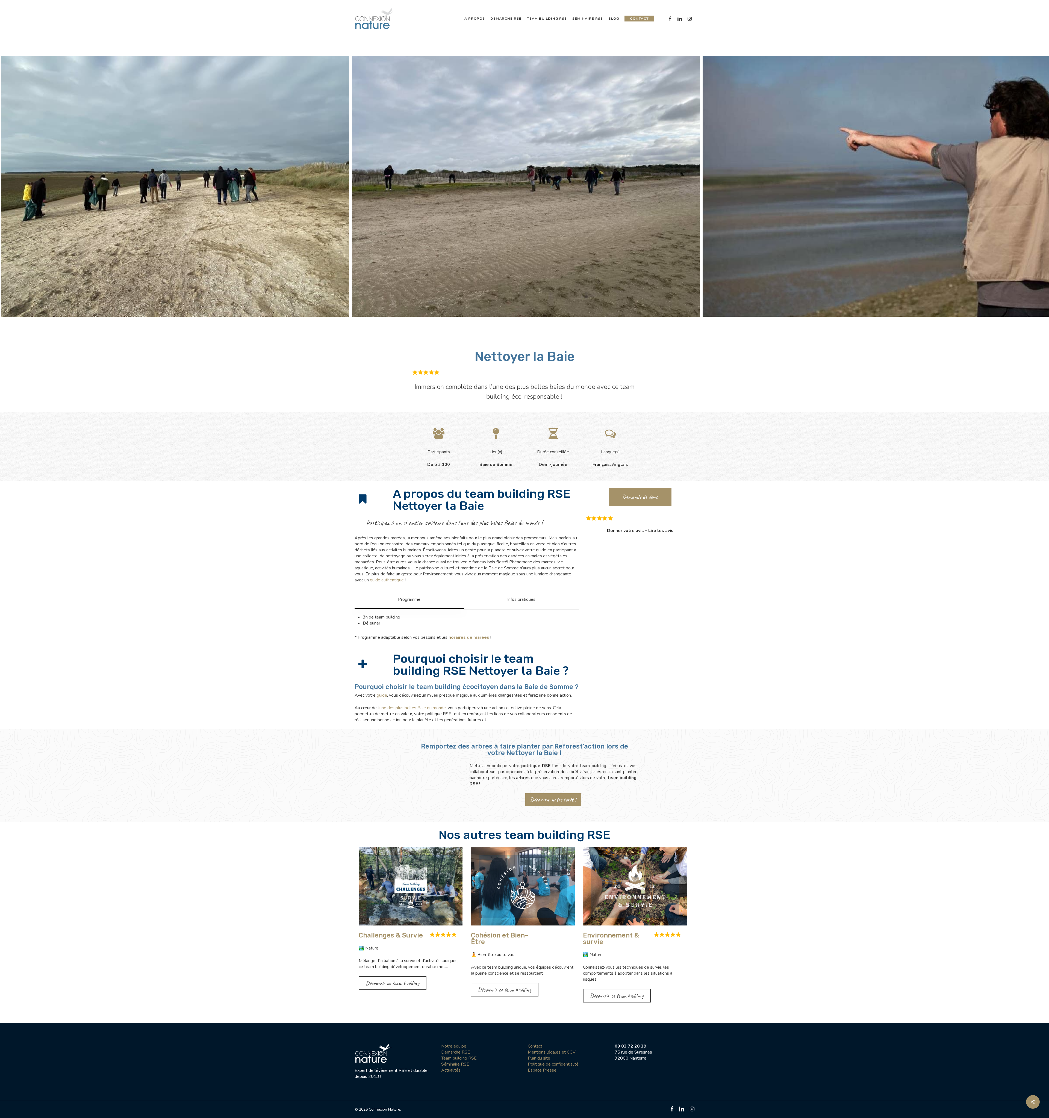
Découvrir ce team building (392, 983)
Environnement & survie (611, 938)
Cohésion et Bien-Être (499, 938)
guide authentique (387, 580)
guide (382, 695)
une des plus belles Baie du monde (412, 708)
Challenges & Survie (391, 935)
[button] (409, 599)
